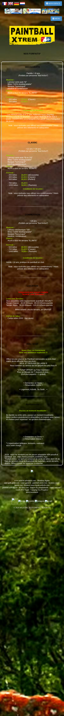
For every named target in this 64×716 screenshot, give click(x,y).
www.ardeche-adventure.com (25, 480)
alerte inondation (32, 492)
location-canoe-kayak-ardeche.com (36, 485)
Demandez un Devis (33, 383)
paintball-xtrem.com (39, 483)
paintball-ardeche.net (9, 487)
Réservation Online (33, 385)
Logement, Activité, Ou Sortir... (33, 389)
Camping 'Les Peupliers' (39, 490)
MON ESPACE (54, 3)
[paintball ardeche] (32, 35)
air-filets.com (24, 487)
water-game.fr (26, 483)
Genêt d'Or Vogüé (22, 490)
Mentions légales (43, 480)
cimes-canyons (55, 487)
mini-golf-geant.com (11, 483)
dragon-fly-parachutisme (39, 487)
